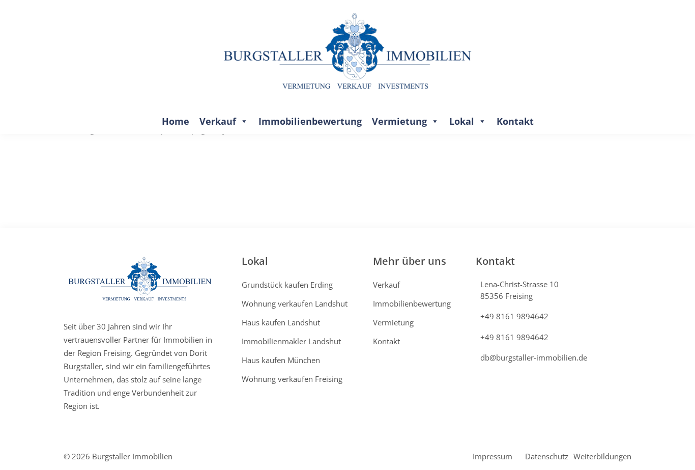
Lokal (461, 121)
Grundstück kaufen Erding (287, 285)
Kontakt (515, 121)
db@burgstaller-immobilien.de (533, 357)
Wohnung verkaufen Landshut (294, 303)
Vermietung (399, 121)
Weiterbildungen (602, 456)
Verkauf (217, 121)
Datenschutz (546, 456)
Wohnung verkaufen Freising (292, 379)
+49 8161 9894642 (514, 316)
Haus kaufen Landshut (281, 322)
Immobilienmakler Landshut (291, 341)
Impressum (492, 456)
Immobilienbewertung (310, 121)
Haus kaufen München (281, 360)
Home (175, 121)
